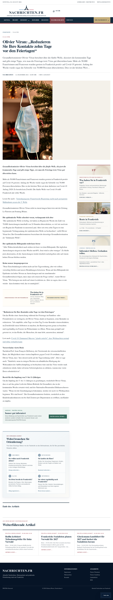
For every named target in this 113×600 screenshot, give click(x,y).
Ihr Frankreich (102, 20)
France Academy (95, 575)
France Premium (95, 572)
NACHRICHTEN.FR (18, 570)
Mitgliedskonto (103, 2)
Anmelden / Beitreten (86, 2)
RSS (91, 580)
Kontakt (66, 577)
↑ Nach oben (106, 595)
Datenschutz (68, 575)
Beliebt (15, 20)
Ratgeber (35, 20)
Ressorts (25, 20)
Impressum (67, 572)
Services (69, 20)
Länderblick (93, 577)
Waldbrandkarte (57, 20)
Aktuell (7, 20)
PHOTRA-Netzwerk (8, 588)
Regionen (45, 20)
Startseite (6, 32)
